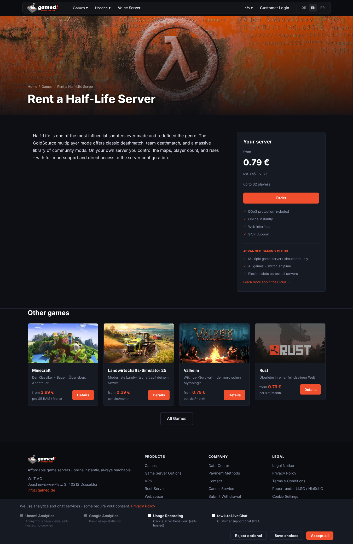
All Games (176, 418)
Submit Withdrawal (225, 496)
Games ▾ (80, 8)
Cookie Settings (285, 496)
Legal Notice (283, 465)
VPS (148, 481)
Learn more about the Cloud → (266, 282)
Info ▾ (248, 8)
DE (304, 8)
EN (313, 8)
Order (281, 198)
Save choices (286, 536)
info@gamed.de (41, 490)
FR (322, 8)
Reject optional (248, 536)
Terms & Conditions (288, 481)
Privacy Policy (284, 473)
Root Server (155, 488)
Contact (215, 481)
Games (47, 87)
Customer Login (274, 7)
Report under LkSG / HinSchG (297, 488)
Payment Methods (224, 473)
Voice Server (129, 7)
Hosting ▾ (103, 8)
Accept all (320, 536)
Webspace (154, 496)
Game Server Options (163, 473)
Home (32, 87)
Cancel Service (221, 488)
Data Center (219, 465)
